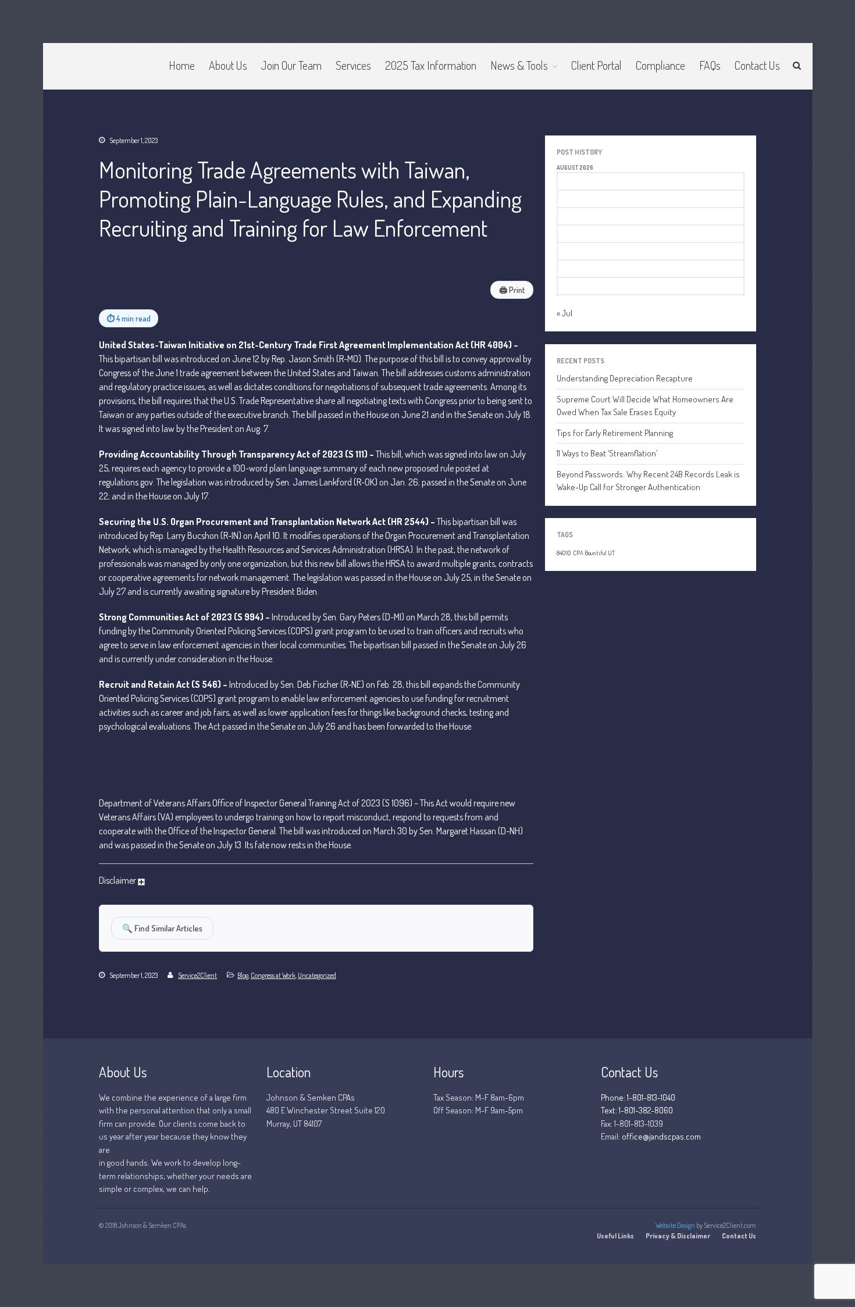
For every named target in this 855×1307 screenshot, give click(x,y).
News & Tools (519, 65)
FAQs (710, 65)
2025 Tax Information (430, 65)
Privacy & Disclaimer (678, 1235)
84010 (564, 553)
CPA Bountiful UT (594, 553)
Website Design (675, 1225)
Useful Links (615, 1235)
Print (512, 290)
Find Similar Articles (162, 928)
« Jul (564, 313)
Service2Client (197, 975)
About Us (228, 65)
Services (353, 65)
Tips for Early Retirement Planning (615, 432)
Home (182, 65)
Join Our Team (291, 65)
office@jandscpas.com (661, 1136)
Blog (242, 975)
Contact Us (757, 65)
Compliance (660, 65)
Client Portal (596, 65)
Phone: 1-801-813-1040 (638, 1097)
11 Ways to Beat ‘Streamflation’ (607, 453)
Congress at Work (273, 975)
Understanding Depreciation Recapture (625, 378)
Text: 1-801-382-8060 (637, 1110)
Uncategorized (317, 975)
